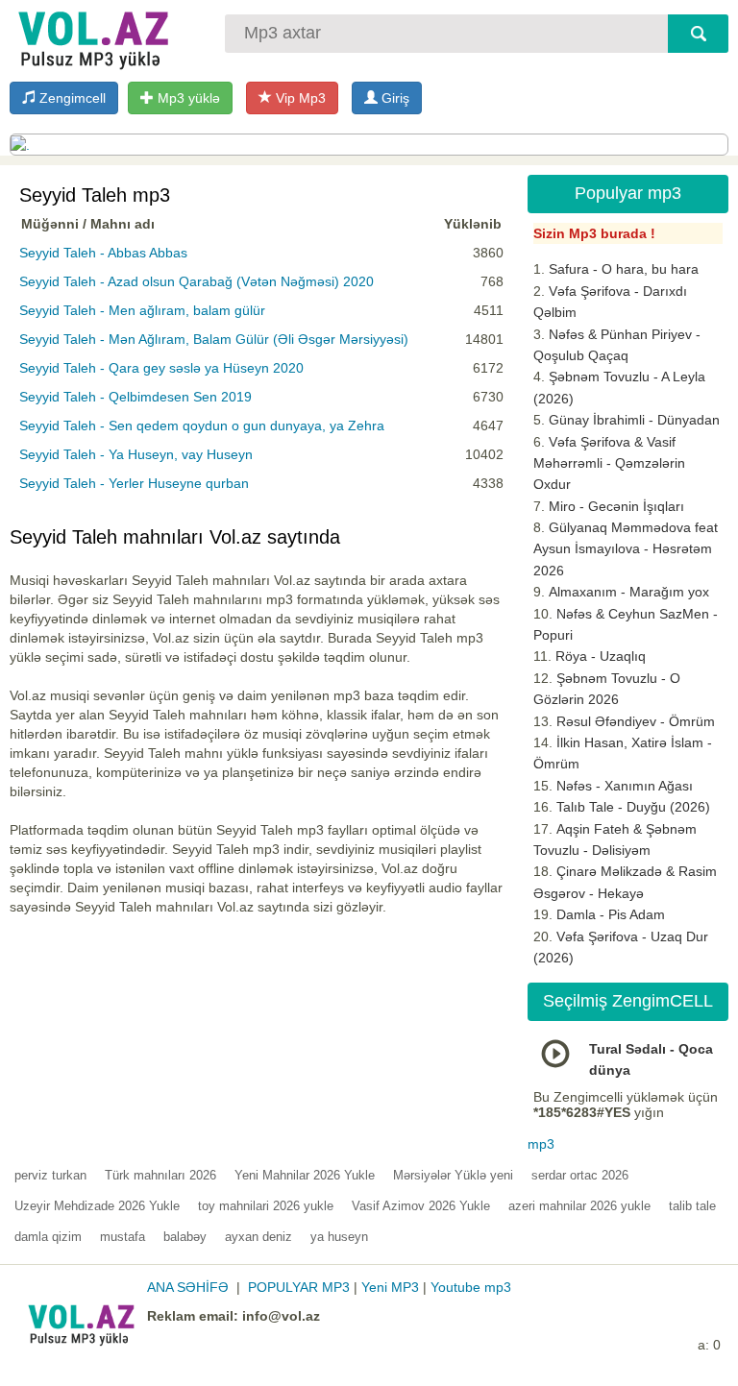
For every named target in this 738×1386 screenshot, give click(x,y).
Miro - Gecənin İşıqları (616, 506)
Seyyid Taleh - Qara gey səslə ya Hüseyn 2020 (161, 368)
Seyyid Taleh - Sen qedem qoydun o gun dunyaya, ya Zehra (201, 425)
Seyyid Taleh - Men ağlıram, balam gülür (142, 310)
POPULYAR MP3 (299, 1287)
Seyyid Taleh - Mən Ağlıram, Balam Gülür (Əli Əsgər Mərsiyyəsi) (213, 339)
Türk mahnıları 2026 (160, 1175)
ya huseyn (339, 1236)
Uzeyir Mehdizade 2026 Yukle (97, 1206)
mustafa (122, 1236)
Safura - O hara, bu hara (624, 269)
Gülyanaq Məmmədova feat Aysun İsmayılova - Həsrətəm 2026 (625, 549)
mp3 (541, 1144)
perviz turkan (50, 1175)
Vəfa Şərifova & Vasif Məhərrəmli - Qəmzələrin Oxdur (609, 463)
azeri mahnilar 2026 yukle (579, 1206)
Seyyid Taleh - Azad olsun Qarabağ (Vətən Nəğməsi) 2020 (196, 281)
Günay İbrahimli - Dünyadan (634, 419)
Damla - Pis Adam (610, 914)
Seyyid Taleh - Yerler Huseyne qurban (134, 483)
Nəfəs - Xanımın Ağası (624, 785)
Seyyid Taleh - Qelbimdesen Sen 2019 (135, 396)
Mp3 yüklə (187, 98)
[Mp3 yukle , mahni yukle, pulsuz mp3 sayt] (91, 36)
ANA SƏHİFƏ (188, 1287)
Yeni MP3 (390, 1287)
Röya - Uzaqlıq (600, 656)
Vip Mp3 (299, 98)
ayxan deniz (258, 1236)
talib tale (692, 1206)
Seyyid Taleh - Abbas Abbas (103, 252)
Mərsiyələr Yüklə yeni (453, 1175)
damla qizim (48, 1236)
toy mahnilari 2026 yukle (265, 1206)
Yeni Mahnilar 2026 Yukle (304, 1175)
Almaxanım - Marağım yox (629, 591)
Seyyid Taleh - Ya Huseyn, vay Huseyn (136, 454)
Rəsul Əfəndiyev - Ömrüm (635, 721)
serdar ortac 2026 (579, 1175)
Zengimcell (71, 98)
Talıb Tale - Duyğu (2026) (633, 807)
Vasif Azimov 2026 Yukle (421, 1206)
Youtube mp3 (470, 1287)
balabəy (185, 1236)
